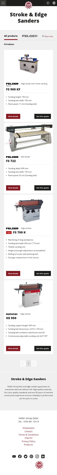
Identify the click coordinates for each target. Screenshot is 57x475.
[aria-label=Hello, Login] (48, 3)
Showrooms (29, 428)
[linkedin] (43, 457)
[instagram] (37, 457)
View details (13, 116)
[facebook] (20, 457)
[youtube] (14, 457)
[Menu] (3, 3)
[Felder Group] (28, 5)
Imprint (28, 437)
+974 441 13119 (31, 421)
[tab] (10, 37)
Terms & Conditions (29, 434)
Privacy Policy (28, 441)
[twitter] (25, 457)
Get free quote (42, 116)
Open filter (49, 36)
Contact (28, 431)
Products (28, 444)
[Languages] (54, 3)
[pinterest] (31, 457)
